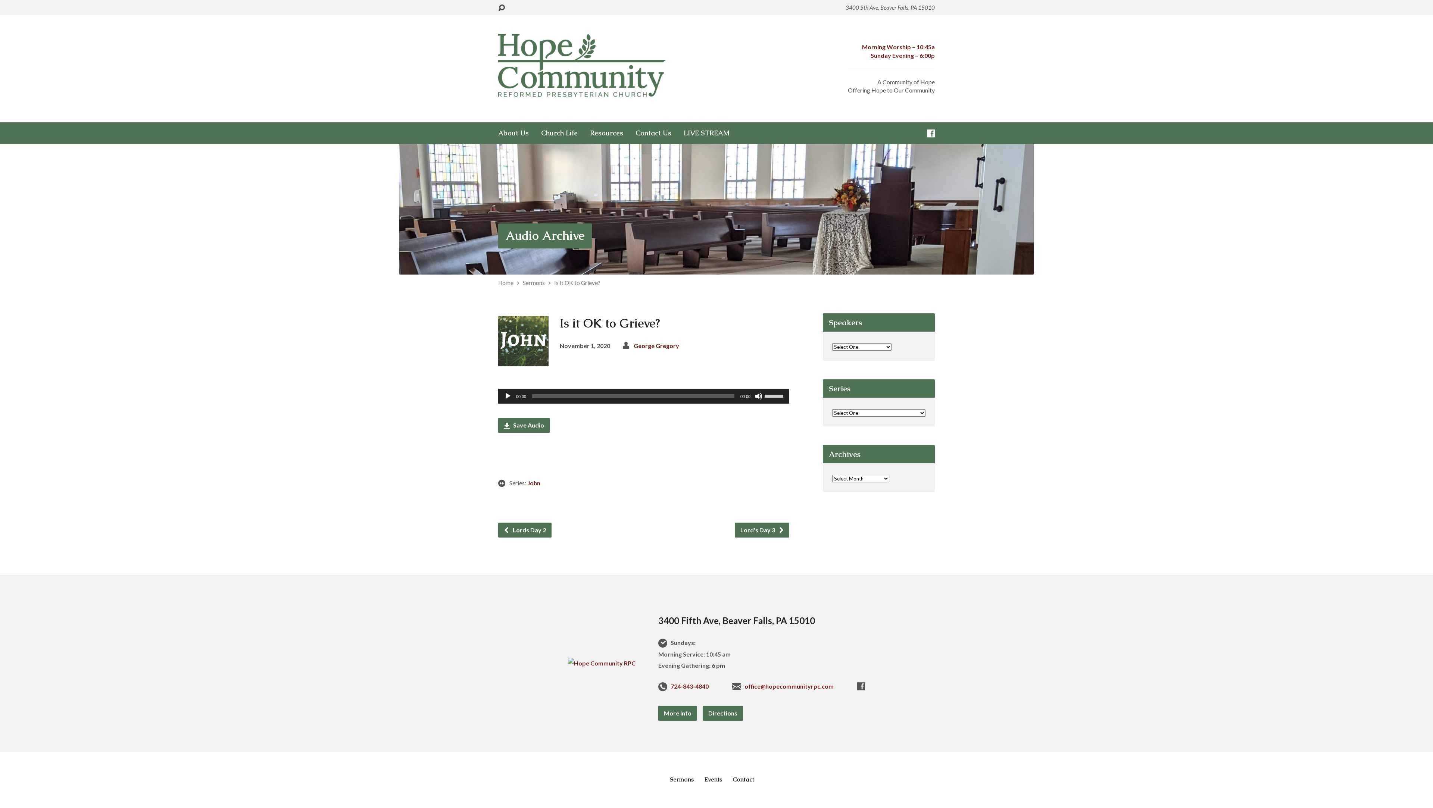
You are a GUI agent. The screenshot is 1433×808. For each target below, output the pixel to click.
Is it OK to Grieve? (577, 282)
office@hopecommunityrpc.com (789, 686)
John (533, 482)
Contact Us (653, 133)
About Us (513, 133)
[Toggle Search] (501, 8)
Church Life (559, 133)
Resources (606, 133)
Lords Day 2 (529, 529)
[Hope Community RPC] (602, 663)
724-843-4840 (690, 686)
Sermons (534, 282)
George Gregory (656, 345)
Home (505, 282)
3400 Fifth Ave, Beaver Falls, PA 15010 (736, 620)
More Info (677, 713)
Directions (722, 713)
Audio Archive (545, 235)
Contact (743, 779)
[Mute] (758, 396)
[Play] (508, 396)
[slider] (775, 395)
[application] (643, 396)
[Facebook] (931, 133)
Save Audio (528, 425)
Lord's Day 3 (758, 529)
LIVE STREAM (707, 133)
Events (713, 779)
